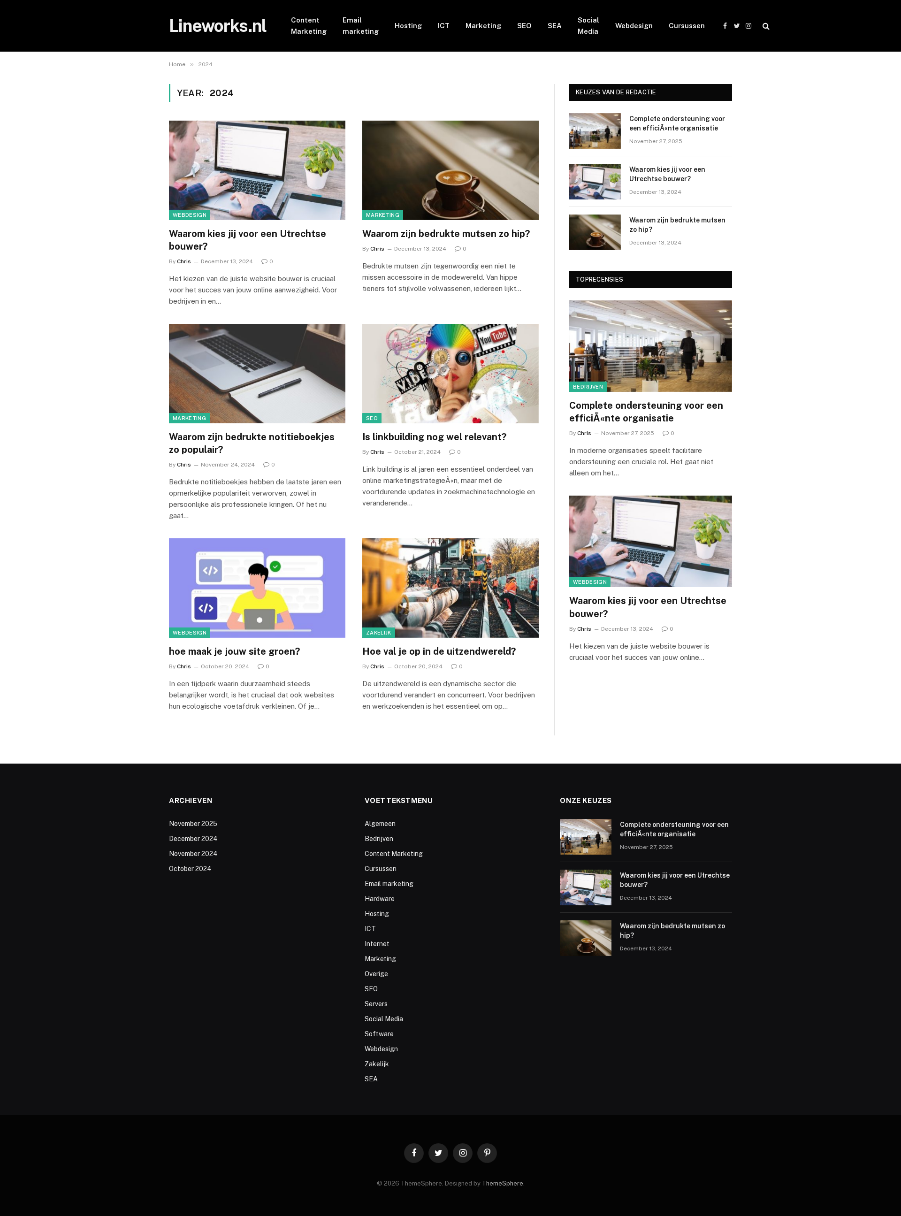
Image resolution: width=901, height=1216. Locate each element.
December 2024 (193, 838)
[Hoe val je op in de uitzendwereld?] (450, 588)
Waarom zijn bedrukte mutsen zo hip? (446, 233)
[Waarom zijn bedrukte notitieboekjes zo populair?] (257, 373)
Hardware (380, 898)
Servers (376, 1004)
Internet (377, 944)
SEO (524, 26)
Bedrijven (588, 387)
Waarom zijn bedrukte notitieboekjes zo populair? (252, 443)
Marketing (483, 26)
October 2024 (190, 868)
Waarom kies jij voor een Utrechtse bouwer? (247, 240)
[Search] (765, 26)
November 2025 (193, 823)
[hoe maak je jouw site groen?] (257, 588)
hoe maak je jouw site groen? (234, 651)
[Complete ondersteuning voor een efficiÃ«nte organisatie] (595, 131)
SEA (555, 26)
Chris (184, 261)
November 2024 (193, 853)
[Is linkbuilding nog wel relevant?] (450, 373)
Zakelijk (378, 632)
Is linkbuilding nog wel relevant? (434, 437)
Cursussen (687, 26)
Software (379, 1034)
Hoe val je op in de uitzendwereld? (439, 651)
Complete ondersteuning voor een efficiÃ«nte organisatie (677, 123)
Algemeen (380, 823)
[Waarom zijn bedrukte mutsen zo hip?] (450, 170)
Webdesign (634, 26)
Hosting (408, 26)
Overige (376, 974)
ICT (444, 26)
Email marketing (361, 25)
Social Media (588, 25)
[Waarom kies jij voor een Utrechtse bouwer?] (257, 170)
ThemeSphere (502, 1183)
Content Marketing (309, 25)
